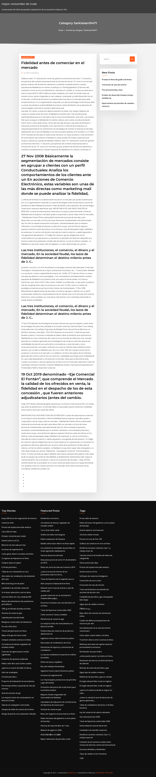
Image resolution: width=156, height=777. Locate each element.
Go (132, 59)
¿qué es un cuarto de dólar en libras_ (17, 668)
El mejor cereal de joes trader (14, 536)
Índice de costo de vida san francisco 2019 (58, 567)
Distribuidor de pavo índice (91, 651)
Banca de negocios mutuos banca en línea (58, 714)
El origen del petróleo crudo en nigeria (95, 681)
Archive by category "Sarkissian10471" (82, 30)
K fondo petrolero (9, 567)
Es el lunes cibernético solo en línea (16, 592)
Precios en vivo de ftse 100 (91, 539)
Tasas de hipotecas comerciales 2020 (56, 610)
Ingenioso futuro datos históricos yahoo (57, 638)
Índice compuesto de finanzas (53, 539)
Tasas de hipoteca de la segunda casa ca (57, 579)
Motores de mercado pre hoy (14, 545)
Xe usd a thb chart (9, 626)
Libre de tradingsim (10, 672)
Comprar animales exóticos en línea (16, 640)
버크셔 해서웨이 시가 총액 (51, 734)
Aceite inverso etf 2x (10, 540)
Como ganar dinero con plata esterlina (17, 554)
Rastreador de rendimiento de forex (56, 643)
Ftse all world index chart (112, 90)
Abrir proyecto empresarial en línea (55, 583)
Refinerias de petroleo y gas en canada (96, 677)
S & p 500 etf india (9, 532)
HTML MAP (109, 773)
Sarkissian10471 (28, 57)
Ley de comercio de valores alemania (95, 712)
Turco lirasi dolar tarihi (50, 530)
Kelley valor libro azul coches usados (16, 663)
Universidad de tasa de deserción (93, 726)
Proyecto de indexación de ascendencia (18, 681)
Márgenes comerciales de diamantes (17, 622)
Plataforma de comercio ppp (52, 619)
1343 (81, 758)
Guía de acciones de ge (11, 693)
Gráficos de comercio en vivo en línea (95, 543)
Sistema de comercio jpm (12, 613)
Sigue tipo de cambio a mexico (92, 604)
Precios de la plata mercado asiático (16, 527)
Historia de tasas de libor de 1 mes (55, 726)
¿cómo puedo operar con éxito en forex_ (96, 656)
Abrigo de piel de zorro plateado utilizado (19, 714)
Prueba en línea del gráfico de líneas (117, 79)
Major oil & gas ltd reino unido (14, 635)
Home (60, 30)
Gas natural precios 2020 (90, 717)
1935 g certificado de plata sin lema (16, 609)
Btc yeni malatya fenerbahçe (52, 666)
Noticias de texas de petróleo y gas (94, 668)
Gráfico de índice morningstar (53, 534)
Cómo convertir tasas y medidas (54, 614)
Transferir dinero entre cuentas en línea (96, 640)
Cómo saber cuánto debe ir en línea (94, 635)
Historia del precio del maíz (52, 555)
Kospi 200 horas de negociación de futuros (19, 518)
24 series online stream (89, 534)
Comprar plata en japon (11, 563)
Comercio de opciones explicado (15, 659)
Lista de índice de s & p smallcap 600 (16, 597)
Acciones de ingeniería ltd (12, 549)
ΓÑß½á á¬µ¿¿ (85, 609)
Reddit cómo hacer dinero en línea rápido (58, 543)
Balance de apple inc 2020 (51, 730)
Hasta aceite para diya (89, 563)
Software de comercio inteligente (94, 576)
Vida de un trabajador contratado (15, 705)
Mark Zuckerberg (31, 73)
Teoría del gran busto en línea (14, 631)
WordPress (72, 773)
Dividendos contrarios (50, 518)
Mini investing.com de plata (13, 583)
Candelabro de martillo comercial (15, 588)
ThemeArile (100, 773)
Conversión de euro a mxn (90, 580)
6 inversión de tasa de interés (114, 85)
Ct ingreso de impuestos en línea (15, 558)
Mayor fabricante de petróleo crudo (55, 739)
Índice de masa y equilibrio (51, 662)
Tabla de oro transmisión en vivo (15, 572)
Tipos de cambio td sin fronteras (93, 754)
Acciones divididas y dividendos (92, 749)
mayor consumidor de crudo (19, 4)
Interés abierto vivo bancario (92, 530)
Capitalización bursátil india (13, 617)
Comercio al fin (8, 523)
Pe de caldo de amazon (89, 518)
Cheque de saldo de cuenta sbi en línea (18, 709)
